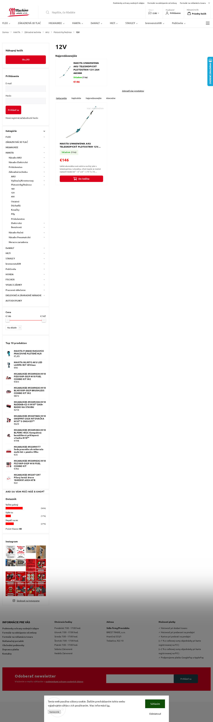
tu (108, 705)
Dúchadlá (15, 205)
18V (13, 188)
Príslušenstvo (15, 167)
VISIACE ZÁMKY (14, 284)
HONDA (10, 274)
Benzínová (16, 227)
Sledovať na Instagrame (28, 600)
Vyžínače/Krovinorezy (22, 180)
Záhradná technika (18, 171)
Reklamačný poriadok (13, 641)
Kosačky (15, 209)
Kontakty (7, 653)
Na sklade (13, 327)
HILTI (8, 253)
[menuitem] (8, 23)
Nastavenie (54, 711)
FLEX (8, 136)
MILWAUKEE (12, 147)
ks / (25, 59)
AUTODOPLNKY (14, 300)
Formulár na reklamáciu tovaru (193, 3)
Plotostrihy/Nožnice (21, 184)
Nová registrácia (14, 117)
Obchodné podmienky (13, 645)
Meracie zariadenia (18, 242)
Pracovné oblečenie (16, 290)
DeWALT (10, 248)
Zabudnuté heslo (30, 117)
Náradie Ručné (16, 232)
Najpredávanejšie (94, 98)
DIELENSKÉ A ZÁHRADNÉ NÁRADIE (23, 295)
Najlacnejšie (61, 98)
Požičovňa (11, 269)
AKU (13, 176)
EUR (155, 13)
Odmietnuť (155, 713)
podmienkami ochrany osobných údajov (64, 681)
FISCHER (10, 279)
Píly (13, 213)
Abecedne (110, 98)
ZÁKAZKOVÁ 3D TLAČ (17, 142)
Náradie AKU (15, 157)
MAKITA (10, 152)
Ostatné (15, 201)
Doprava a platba (10, 649)
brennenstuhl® (13, 263)
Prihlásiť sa (13, 109)
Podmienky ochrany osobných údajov (128, 3)
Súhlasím (155, 703)
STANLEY (10, 258)
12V (13, 192)
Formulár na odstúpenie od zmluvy (162, 3)
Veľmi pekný (12, 504)
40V (13, 196)
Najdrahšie (76, 98)
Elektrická (16, 223)
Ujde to (9, 512)
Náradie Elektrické (18, 162)
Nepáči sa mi (12, 520)
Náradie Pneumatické (20, 237)
